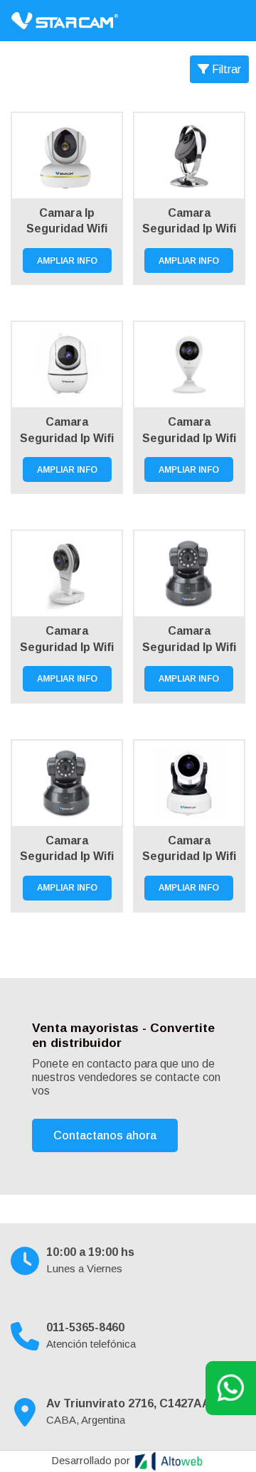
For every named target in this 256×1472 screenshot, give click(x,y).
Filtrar (225, 69)
